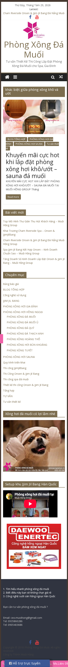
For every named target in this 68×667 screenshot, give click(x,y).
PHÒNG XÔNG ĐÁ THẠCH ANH (25, 333)
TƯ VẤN (8, 396)
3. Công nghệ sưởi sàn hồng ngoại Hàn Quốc (29, 596)
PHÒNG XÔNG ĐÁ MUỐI (21, 316)
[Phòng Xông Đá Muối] (34, 24)
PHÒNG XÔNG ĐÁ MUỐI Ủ (22, 322)
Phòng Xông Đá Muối (34, 49)
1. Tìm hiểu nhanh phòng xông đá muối (26, 589)
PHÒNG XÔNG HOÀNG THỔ (23, 339)
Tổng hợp (8, 390)
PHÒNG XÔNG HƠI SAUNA (29, 143)
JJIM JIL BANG (11, 300)
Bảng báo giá (11, 284)
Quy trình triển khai (14, 362)
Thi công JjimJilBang (14, 368)
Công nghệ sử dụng (14, 295)
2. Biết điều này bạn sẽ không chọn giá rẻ (27, 592)
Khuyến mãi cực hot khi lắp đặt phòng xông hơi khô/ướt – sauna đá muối (32, 165)
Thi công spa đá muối (15, 379)
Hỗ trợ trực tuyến (26, 663)
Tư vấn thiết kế (12, 401)
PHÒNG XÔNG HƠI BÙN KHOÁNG (27, 344)
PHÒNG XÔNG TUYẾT (20, 350)
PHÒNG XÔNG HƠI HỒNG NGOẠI (23, 312)
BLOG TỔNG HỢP (16, 139)
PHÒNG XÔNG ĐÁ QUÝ (20, 328)
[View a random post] (61, 77)
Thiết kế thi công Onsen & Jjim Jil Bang (25, 385)
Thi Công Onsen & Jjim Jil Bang (21, 373)
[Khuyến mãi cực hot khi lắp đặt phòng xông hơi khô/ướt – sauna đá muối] (34, 102)
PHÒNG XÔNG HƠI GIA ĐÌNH (20, 306)
